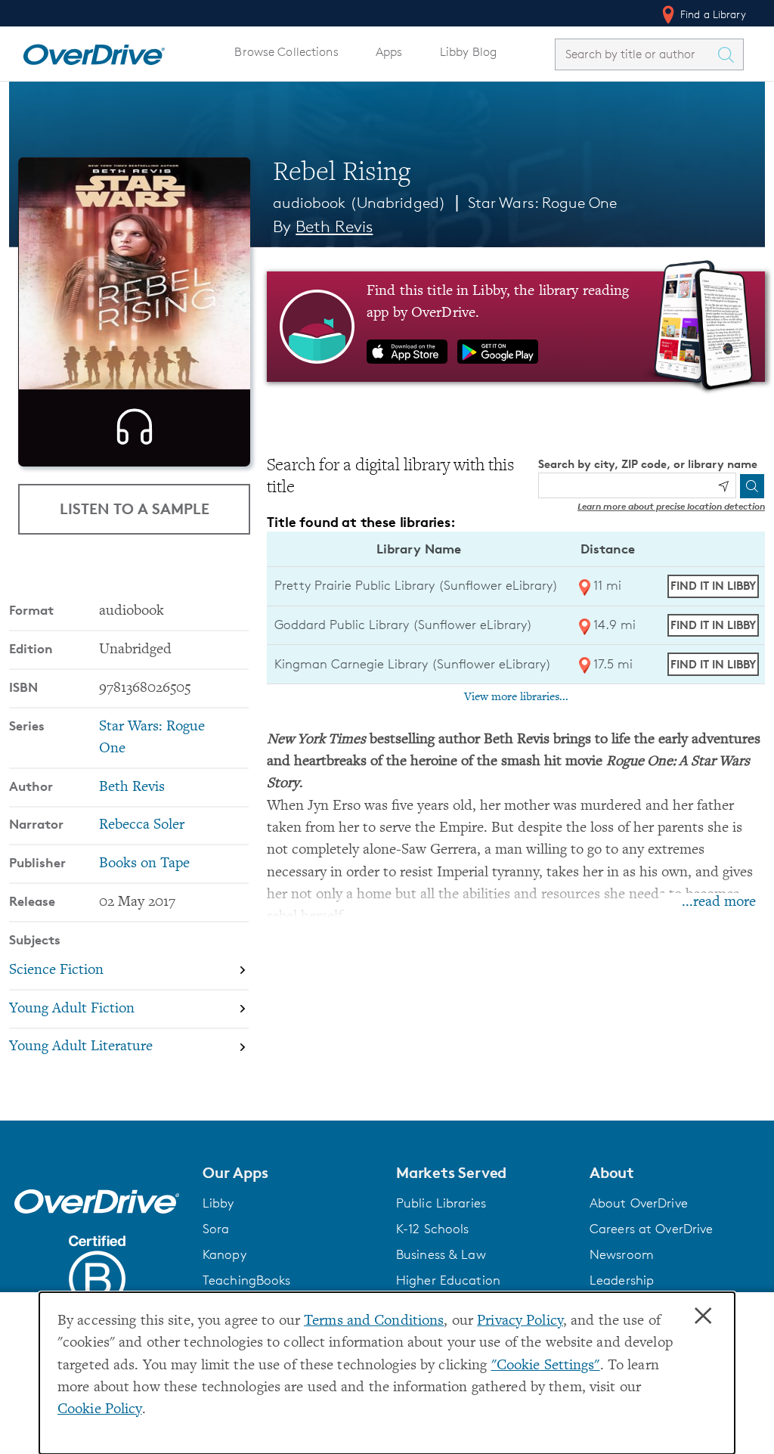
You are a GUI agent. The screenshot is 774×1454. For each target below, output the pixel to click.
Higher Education (448, 1280)
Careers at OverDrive (651, 1228)
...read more (719, 902)
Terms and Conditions (374, 1321)
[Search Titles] (729, 54)
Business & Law (441, 1254)
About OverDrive (639, 1203)
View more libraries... (516, 697)
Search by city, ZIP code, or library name (647, 464)
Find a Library (711, 14)
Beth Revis (334, 226)
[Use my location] (723, 486)
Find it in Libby (713, 585)
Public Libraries (441, 1203)
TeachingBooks (247, 1280)
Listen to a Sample (134, 508)
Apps (389, 52)
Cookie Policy (99, 1410)
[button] (290, 1172)
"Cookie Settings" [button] (545, 1366)
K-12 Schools (432, 1228)
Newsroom (622, 1254)
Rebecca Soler (141, 825)
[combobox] (636, 54)
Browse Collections (286, 52)
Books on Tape (144, 864)
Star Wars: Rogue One (542, 203)
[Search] (752, 486)
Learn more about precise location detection (671, 506)
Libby (218, 1203)
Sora (216, 1228)
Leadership (622, 1280)
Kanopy (224, 1254)
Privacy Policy (520, 1321)
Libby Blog (468, 52)
